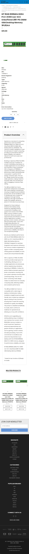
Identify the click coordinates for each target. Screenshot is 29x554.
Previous (2, 385)
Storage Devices (14, 471)
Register (17, 457)
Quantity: (14, 111)
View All (14, 506)
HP (14, 488)
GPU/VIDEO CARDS (14, 467)
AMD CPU (14, 453)
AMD (15, 492)
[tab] (14, 135)
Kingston (14, 498)
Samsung (14, 494)
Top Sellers (14, 443)
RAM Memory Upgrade (14, 478)
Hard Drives (14, 447)
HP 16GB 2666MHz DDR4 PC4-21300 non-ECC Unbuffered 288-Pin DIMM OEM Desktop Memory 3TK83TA (8, 398)
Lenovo (14, 504)
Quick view (7, 406)
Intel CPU (14, 451)
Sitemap (14, 459)
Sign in (11, 457)
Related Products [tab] (13, 371)
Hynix (14, 496)
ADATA (14, 502)
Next (27, 385)
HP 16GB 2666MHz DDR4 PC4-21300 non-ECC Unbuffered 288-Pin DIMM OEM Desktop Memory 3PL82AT (21, 398)
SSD (14, 445)
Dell (14, 490)
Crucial (15, 500)
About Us (14, 455)
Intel (14, 486)
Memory (14, 449)
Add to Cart (7, 409)
